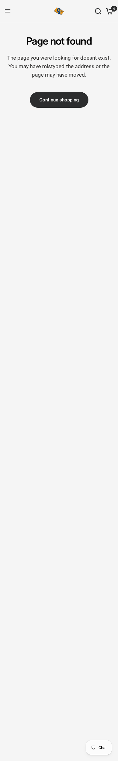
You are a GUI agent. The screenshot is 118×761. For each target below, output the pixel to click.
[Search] (98, 11)
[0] (108, 11)
